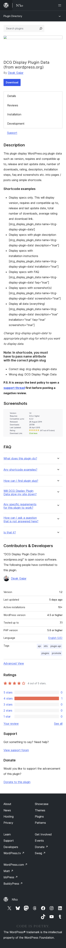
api (39, 646)
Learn (7, 834)
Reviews (12, 105)
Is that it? (10, 532)
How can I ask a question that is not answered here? (21, 519)
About (7, 804)
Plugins (39, 816)
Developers (11, 847)
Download (12, 82)
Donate (41, 847)
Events (39, 840)
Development (15, 123)
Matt (8, 871)
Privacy (8, 822)
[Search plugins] (40, 28)
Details (11, 96)
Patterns (40, 822)
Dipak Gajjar (15, 73)
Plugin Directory (13, 16)
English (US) (55, 637)
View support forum (16, 750)
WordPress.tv (14, 853)
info (46, 646)
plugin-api (56, 646)
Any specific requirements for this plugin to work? (20, 506)
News (7, 810)
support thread (14, 388)
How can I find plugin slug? (21, 480)
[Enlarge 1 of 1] (57, 414)
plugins (45, 653)
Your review (11, 723)
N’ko (15, 899)
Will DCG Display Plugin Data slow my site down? (20, 492)
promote (56, 653)
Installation (14, 114)
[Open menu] (60, 5)
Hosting (9, 816)
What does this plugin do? (20, 458)
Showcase (41, 804)
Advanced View (14, 663)
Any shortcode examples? (20, 469)
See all (58, 723)
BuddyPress (13, 883)
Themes (40, 810)
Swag (40, 853)
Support (12, 133)
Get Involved (43, 834)
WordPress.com (15, 864)
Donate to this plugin (17, 782)
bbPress (11, 877)
